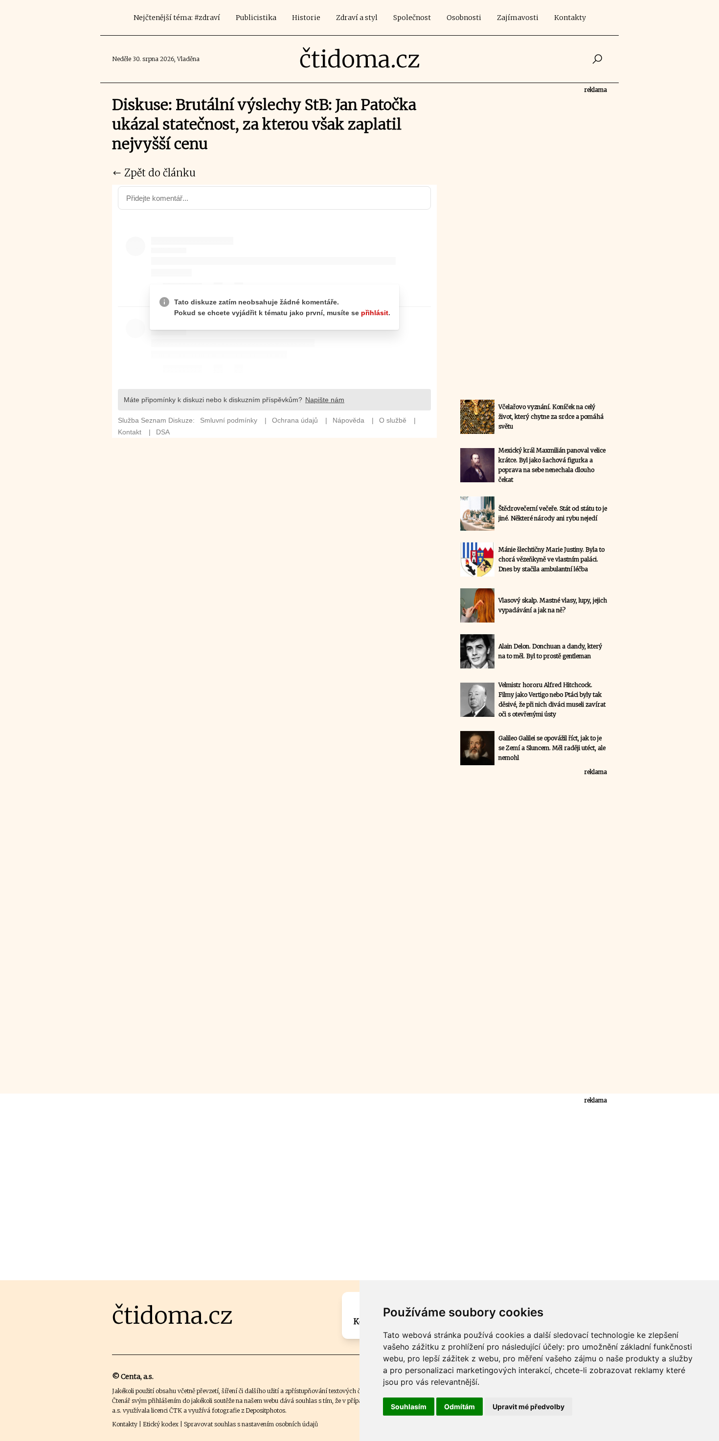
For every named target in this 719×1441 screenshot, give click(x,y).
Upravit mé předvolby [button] (528, 1406)
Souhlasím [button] (409, 1406)
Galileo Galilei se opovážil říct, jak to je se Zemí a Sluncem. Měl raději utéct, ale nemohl (552, 747)
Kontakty (570, 17)
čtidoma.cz (359, 59)
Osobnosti (464, 17)
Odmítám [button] (459, 1406)
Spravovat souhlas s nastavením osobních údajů (251, 1424)
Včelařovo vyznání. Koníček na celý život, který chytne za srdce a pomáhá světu (551, 416)
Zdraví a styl (357, 17)
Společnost (412, 17)
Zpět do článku (159, 173)
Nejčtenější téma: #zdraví (177, 17)
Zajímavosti (518, 17)
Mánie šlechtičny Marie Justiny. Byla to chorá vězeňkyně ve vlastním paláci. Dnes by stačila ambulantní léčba (551, 559)
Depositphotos (265, 1410)
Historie (306, 17)
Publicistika (256, 17)
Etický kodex (161, 1424)
